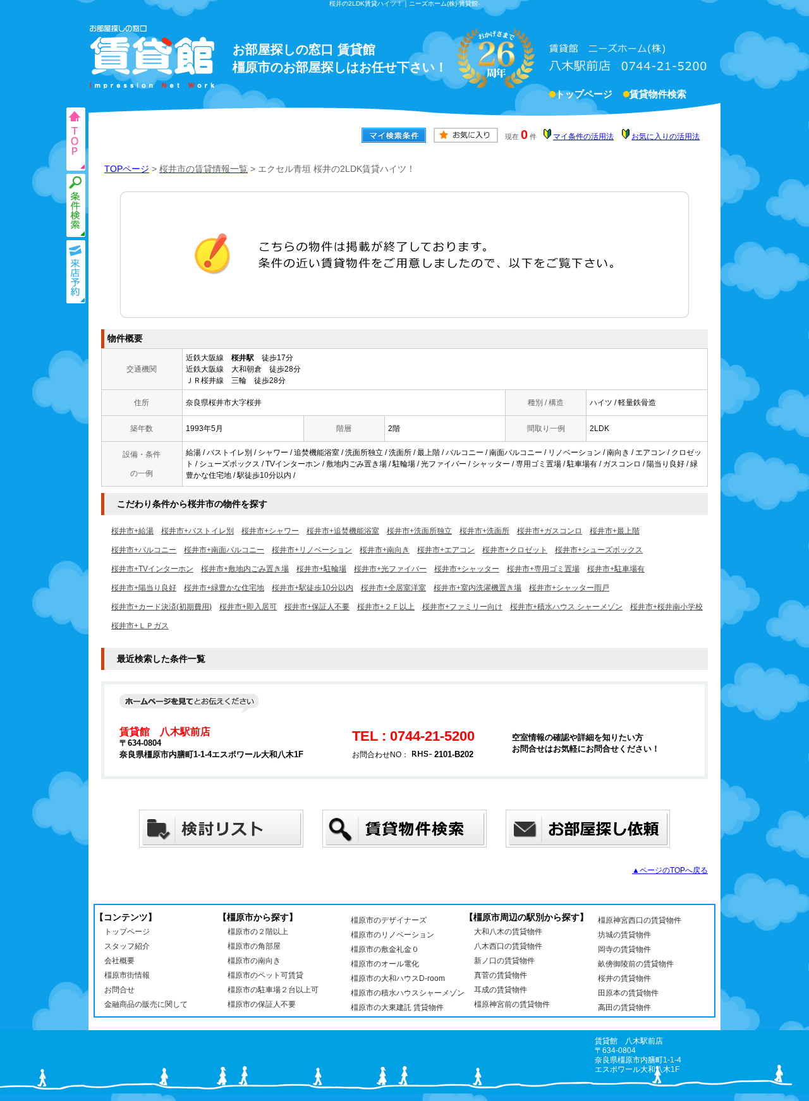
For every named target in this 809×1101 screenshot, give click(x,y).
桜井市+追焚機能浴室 (343, 530)
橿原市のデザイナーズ (389, 920)
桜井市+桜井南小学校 (666, 606)
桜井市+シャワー (270, 530)
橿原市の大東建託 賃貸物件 (397, 1007)
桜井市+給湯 (132, 530)
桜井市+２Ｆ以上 (386, 606)
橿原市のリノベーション (392, 934)
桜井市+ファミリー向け (462, 606)
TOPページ (126, 169)
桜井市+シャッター (466, 568)
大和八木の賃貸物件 (508, 931)
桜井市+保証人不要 (317, 606)
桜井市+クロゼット (514, 549)
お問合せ (119, 989)
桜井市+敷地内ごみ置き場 (245, 568)
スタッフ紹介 (127, 946)
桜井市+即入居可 (248, 606)
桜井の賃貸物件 (624, 978)
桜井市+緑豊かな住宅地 (224, 587)
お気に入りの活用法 (665, 136)
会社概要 (119, 960)
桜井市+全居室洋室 (393, 587)
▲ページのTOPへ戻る (670, 870)
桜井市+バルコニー (143, 549)
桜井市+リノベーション (312, 549)
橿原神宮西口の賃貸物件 (639, 920)
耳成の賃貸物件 (500, 989)
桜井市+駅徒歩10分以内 (312, 587)
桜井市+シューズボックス (599, 549)
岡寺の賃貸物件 (624, 949)
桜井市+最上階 (615, 530)
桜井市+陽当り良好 (143, 587)
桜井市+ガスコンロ (549, 530)
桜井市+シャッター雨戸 (569, 587)
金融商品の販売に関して (146, 1004)
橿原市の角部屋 (254, 946)
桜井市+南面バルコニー (224, 549)
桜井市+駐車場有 (616, 568)
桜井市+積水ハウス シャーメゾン (566, 606)
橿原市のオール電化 (385, 963)
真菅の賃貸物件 (500, 975)
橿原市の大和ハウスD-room (398, 978)
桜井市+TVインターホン (152, 568)
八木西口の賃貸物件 (508, 946)
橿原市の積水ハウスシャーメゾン (408, 992)
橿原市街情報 (127, 975)
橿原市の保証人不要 (262, 1004)
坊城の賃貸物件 (624, 934)
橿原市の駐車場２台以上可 (273, 989)
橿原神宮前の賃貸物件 (512, 1004)
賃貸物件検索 (658, 94)
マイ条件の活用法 (583, 136)
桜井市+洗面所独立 (419, 530)
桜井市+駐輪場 (321, 568)
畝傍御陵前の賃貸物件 (636, 963)
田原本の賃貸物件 (628, 992)
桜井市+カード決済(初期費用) (161, 606)
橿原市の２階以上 (258, 931)
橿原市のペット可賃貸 (265, 975)
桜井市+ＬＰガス (140, 625)
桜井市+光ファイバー (390, 568)
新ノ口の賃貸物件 (504, 960)
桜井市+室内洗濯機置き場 (477, 587)
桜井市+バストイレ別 (197, 530)
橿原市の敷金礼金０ (385, 949)
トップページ (584, 94)
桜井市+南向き (385, 549)
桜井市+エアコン (446, 549)
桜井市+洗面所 (484, 530)
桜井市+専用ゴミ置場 (543, 568)
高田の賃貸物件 (624, 1007)
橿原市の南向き (254, 960)
